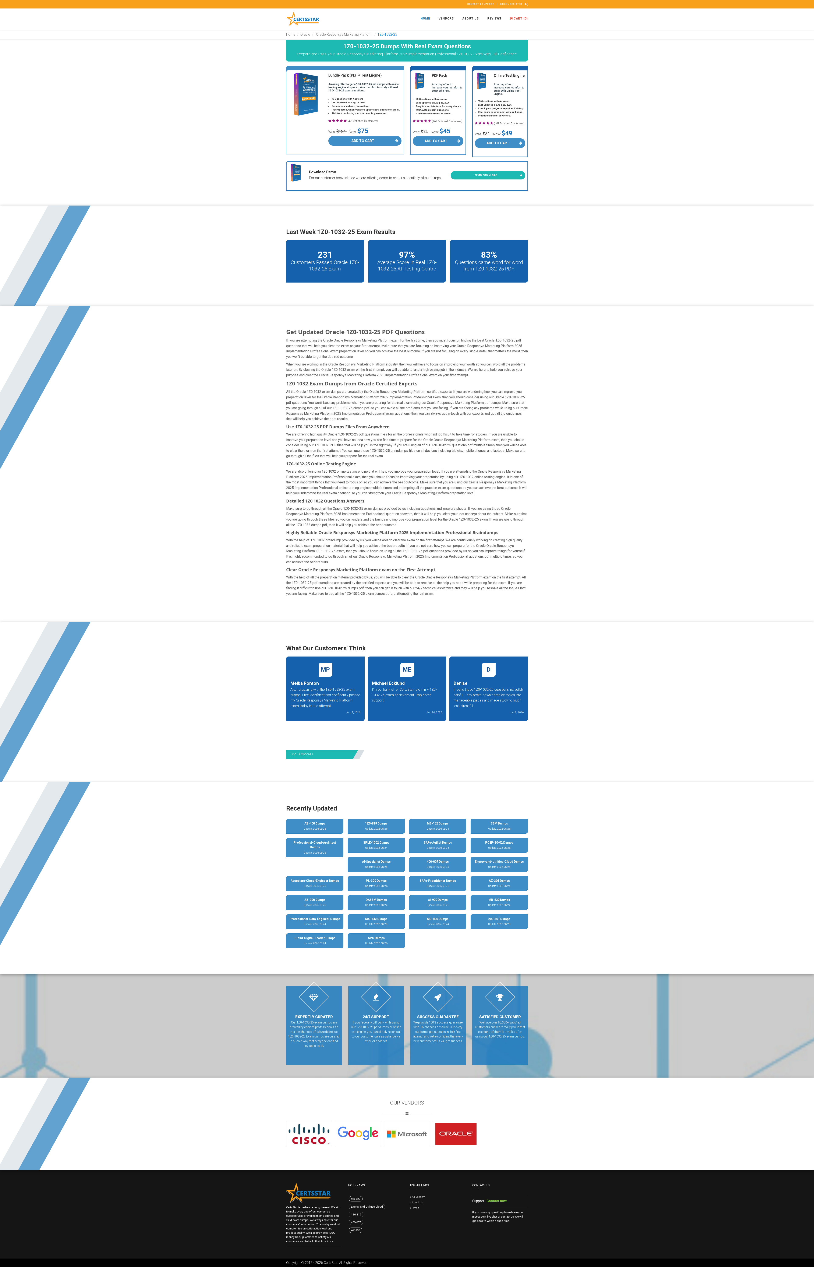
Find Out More (301, 754)
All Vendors (418, 1196)
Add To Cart (362, 141)
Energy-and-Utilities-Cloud (367, 1206)
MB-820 (355, 1198)
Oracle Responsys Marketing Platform (343, 34)
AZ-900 (355, 1230)
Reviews (494, 18)
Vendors (446, 18)
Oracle (305, 34)
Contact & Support (480, 4)
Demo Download (485, 175)
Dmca (415, 1208)
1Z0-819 (356, 1214)
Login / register (511, 4)
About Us (470, 18)
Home (425, 18)
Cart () (520, 18)
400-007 (356, 1222)
